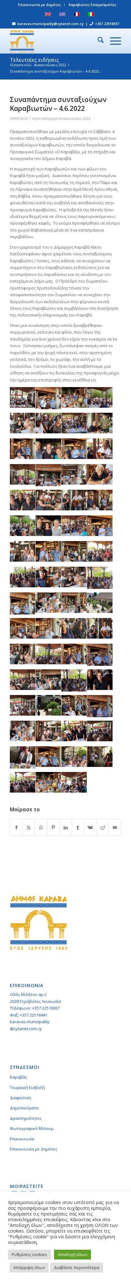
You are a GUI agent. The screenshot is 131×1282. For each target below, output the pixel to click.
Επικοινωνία (22, 1139)
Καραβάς (18, 1077)
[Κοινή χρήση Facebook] (16, 827)
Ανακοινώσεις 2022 (75, 118)
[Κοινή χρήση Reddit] (103, 827)
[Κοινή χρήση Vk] (90, 827)
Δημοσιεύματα (24, 1108)
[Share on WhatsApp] (41, 827)
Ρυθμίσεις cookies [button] (29, 1254)
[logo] (54, 41)
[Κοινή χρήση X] (29, 827)
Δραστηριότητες (26, 1118)
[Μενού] (112, 41)
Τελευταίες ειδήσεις (34, 59)
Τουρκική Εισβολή (27, 1087)
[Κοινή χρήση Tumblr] (78, 827)
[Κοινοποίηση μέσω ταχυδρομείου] (115, 827)
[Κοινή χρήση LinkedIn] (66, 827)
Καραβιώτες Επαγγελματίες (92, 4)
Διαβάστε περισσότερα (76, 1267)
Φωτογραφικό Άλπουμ (32, 1128)
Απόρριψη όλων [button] (29, 1267)
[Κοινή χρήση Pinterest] (53, 827)
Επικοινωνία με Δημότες (39, 4)
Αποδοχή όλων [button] (72, 1254)
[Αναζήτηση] (97, 41)
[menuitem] (40, 4)
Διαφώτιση (20, 1097)
